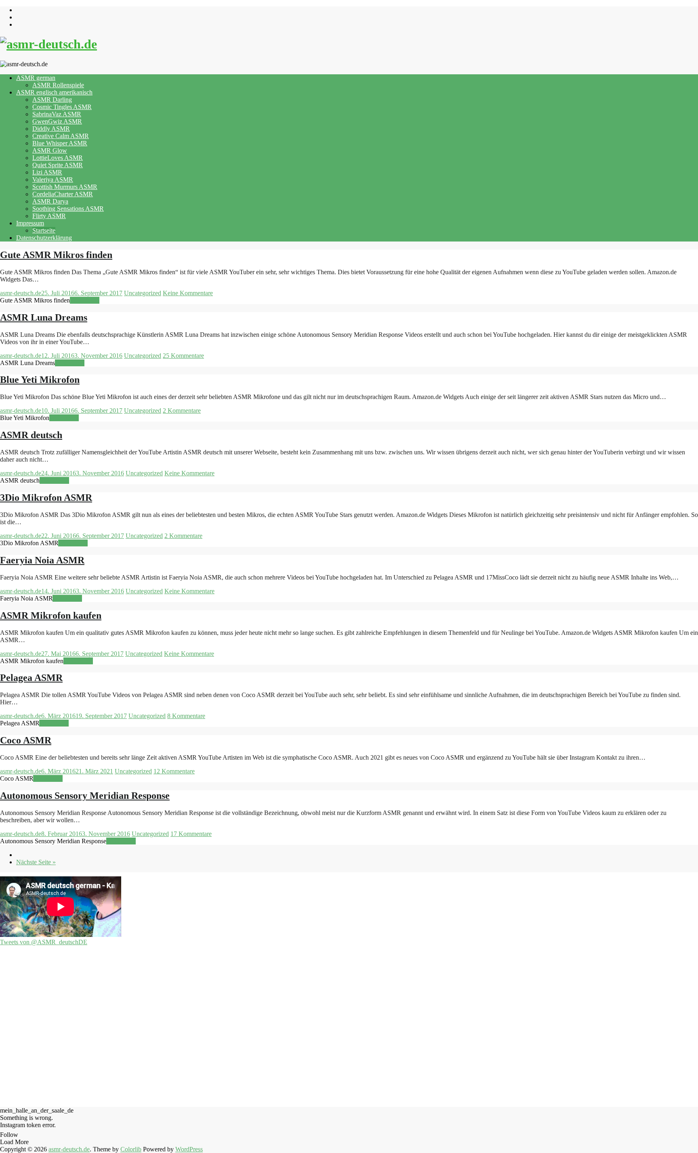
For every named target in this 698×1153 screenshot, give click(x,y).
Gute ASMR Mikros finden (56, 255)
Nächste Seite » (36, 862)
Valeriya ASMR (52, 179)
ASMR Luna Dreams (43, 317)
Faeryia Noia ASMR (42, 560)
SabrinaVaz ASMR (56, 114)
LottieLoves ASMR (57, 157)
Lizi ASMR (47, 172)
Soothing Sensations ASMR (68, 208)
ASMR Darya (50, 201)
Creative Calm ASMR (60, 135)
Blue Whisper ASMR (59, 143)
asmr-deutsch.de (20, 293)
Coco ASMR (25, 740)
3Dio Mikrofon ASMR (46, 497)
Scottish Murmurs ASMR (64, 186)
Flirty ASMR (49, 215)
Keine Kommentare (188, 293)
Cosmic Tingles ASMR (62, 106)
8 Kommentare (186, 715)
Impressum (30, 223)
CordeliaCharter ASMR (62, 194)
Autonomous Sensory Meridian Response (85, 795)
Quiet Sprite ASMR (57, 165)
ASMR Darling (52, 99)
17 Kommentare (191, 833)
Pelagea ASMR (31, 677)
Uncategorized (142, 293)
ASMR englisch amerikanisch (54, 92)
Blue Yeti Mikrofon (40, 379)
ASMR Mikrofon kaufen (50, 615)
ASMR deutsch (31, 435)
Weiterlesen (84, 300)
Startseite (43, 230)
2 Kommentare (182, 410)
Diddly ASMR (51, 128)
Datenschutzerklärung (44, 237)
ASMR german (35, 77)
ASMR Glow (49, 150)
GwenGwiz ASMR (57, 121)
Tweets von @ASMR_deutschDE (43, 942)
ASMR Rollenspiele (58, 85)
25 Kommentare (183, 355)
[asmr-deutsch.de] (48, 44)
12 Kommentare (174, 771)
